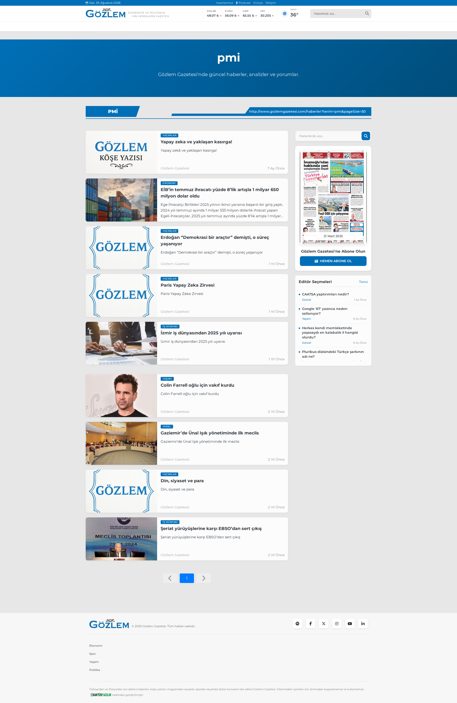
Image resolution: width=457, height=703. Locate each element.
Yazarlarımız (224, 3)
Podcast (244, 3)
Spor (92, 653)
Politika (94, 670)
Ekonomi (95, 645)
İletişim (271, 3)
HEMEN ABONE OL (336, 261)
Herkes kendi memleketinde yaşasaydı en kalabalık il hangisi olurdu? (330, 332)
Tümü (363, 282)
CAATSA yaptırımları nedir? (325, 294)
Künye (258, 3)
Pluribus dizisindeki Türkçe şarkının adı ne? (333, 354)
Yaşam (94, 662)
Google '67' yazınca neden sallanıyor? (325, 311)
